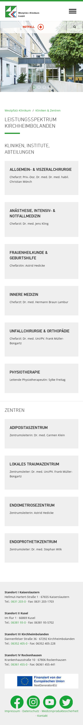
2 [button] (39, 87)
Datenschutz (30, 711)
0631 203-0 (18, 601)
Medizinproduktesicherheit (60, 711)
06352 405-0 (19, 643)
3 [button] (44, 87)
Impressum (12, 711)
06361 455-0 (19, 664)
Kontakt (42, 716)
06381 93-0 (18, 622)
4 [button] (49, 87)
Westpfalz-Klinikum (18, 110)
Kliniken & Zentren (48, 110)
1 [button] (34, 87)
